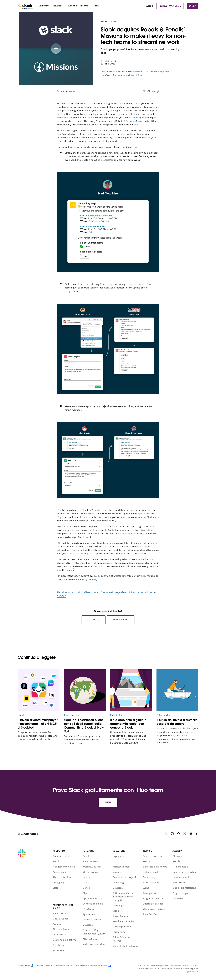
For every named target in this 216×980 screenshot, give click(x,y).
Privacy (39, 965)
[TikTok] (197, 834)
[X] (184, 834)
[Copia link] (158, 91)
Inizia (192, 6)
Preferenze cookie (63, 965)
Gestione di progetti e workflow (118, 592)
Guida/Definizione (132, 71)
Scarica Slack (24, 965)
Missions (139, 121)
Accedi (149, 5)
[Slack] (25, 5)
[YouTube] (191, 834)
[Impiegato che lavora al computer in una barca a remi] (177, 690)
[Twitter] (144, 91)
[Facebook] (148, 91)
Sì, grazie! (93, 619)
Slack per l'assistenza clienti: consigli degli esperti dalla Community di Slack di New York (84, 725)
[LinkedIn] (153, 91)
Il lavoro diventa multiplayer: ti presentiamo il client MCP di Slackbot (38, 723)
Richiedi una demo (170, 6)
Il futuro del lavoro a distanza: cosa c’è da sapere (177, 722)
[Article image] (39, 690)
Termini (48, 965)
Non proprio (121, 619)
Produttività (109, 21)
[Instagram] (172, 834)
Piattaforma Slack (110, 71)
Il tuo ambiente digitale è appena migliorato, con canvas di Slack (128, 723)
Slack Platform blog (86, 579)
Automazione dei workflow (127, 75)
